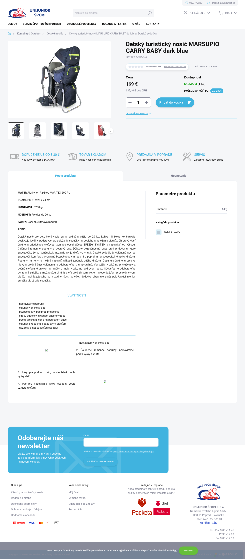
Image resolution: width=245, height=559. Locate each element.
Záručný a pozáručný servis (27, 492)
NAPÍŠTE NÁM (209, 523)
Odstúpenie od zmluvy (81, 503)
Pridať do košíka (171, 102)
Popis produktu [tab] (65, 175)
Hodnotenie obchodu (23, 515)
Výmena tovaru (77, 498)
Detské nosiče (172, 232)
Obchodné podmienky (24, 503)
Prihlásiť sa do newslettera (100, 461)
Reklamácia (75, 509)
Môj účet (73, 492)
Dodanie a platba (21, 498)
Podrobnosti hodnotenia (175, 66)
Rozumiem (188, 551)
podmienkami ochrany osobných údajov (133, 451)
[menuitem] (14, 24)
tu (175, 550)
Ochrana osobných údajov (26, 509)
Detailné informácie (137, 113)
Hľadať (150, 12)
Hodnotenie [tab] (178, 175)
